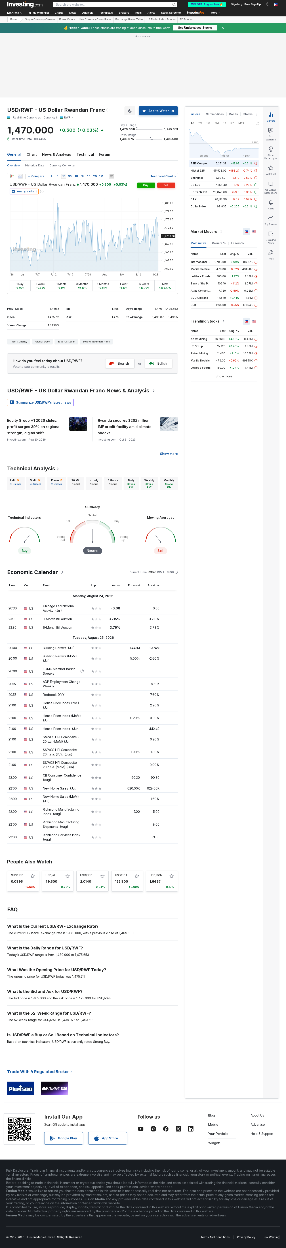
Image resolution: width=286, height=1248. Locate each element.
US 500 (195, 185)
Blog (211, 1115)
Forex (14, 19)
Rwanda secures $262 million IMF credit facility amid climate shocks (124, 426)
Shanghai (197, 177)
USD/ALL (51, 875)
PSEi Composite (201, 163)
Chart (32, 154)
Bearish (123, 363)
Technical (85, 154)
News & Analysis (56, 154)
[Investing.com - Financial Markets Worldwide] (24, 4)
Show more (169, 454)
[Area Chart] (20, 176)
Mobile (213, 1124)
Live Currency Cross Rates (95, 19)
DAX (194, 199)
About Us (257, 1115)
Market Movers (204, 231)
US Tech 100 (199, 192)
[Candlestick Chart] (11, 176)
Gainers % (219, 243)
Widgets (214, 1143)
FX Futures (186, 19)
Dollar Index (198, 206)
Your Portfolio (218, 1134)
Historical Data (34, 165)
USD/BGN (156, 875)
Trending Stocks (205, 321)
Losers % (237, 243)
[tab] (15, 483)
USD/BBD (86, 875)
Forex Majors (67, 19)
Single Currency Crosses (40, 19)
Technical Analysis (31, 468)
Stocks (247, 114)
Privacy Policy (246, 1237)
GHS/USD (17, 875)
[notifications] (267, 4)
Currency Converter (62, 165)
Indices (195, 114)
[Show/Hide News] (111, 176)
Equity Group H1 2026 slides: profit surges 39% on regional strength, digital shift (33, 426)
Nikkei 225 (198, 170)
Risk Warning (271, 1237)
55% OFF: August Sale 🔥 (207, 4)
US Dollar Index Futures (161, 19)
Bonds (233, 114)
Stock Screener (171, 12)
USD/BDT (121, 875)
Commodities (215, 114)
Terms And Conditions (215, 1237)
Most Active (198, 243)
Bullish (162, 363)
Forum (104, 154)
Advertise (258, 1124)
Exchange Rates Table (129, 19)
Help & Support (262, 1134)
